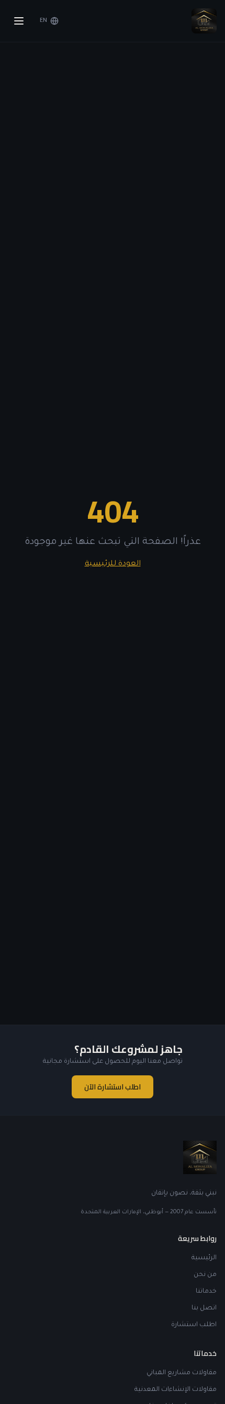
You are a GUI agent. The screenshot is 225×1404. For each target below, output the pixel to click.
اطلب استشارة (194, 1325)
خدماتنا (206, 1291)
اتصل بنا (204, 1308)
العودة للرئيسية (113, 564)
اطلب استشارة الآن (112, 1087)
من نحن (205, 1275)
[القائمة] (18, 20)
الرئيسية (204, 1258)
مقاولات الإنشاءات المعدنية (175, 1390)
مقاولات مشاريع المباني (182, 1373)
